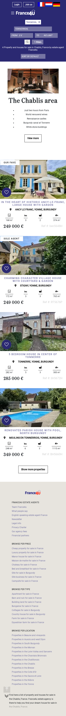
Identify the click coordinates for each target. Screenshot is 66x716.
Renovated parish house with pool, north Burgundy (33, 432)
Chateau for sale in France (24, 564)
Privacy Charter (19, 527)
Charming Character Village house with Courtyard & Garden (33, 280)
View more (33, 138)
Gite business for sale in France (26, 577)
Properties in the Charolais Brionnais (29, 655)
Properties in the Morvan (23, 647)
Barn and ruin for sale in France (27, 598)
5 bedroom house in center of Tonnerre (33, 356)
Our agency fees (19, 531)
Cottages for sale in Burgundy (26, 610)
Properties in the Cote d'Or (24, 672)
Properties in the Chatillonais (25, 660)
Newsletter (17, 519)
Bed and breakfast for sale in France (29, 569)
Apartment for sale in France (25, 594)
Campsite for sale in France (25, 581)
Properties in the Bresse (23, 668)
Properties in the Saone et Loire (26, 676)
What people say (20, 511)
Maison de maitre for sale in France (28, 560)
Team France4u (19, 507)
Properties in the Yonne (23, 684)
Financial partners (20, 535)
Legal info (16, 523)
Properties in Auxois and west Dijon (28, 639)
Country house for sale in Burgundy (28, 614)
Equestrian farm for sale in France (28, 622)
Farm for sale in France (23, 618)
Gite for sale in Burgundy (23, 573)
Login (17, 4)
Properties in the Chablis (23, 664)
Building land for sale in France (26, 602)
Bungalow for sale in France (25, 606)
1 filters (37, 42)
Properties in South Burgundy (26, 643)
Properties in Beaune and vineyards (28, 635)
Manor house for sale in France (26, 556)
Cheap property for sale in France (27, 548)
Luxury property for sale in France (27, 552)
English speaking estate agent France (29, 515)
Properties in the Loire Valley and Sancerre (32, 651)
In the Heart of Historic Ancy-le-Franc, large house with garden (33, 203)
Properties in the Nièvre (23, 680)
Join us (28, 4)
